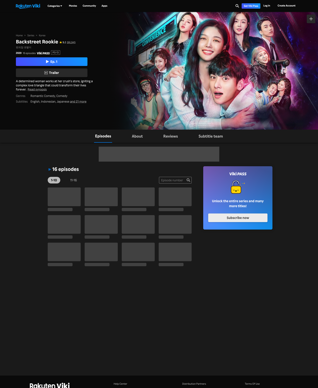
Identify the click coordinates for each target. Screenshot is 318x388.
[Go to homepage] (28, 6)
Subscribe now (238, 218)
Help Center (120, 383)
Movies (73, 5)
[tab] (103, 136)
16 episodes (29, 53)
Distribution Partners (194, 383)
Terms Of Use (252, 383)
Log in (266, 5)
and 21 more (78, 101)
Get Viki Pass (251, 5)
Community (89, 5)
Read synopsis (37, 89)
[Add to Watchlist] (311, 19)
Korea (42, 35)
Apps (104, 5)
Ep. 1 (53, 62)
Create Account (286, 5)
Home (19, 35)
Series (30, 35)
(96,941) (71, 42)
